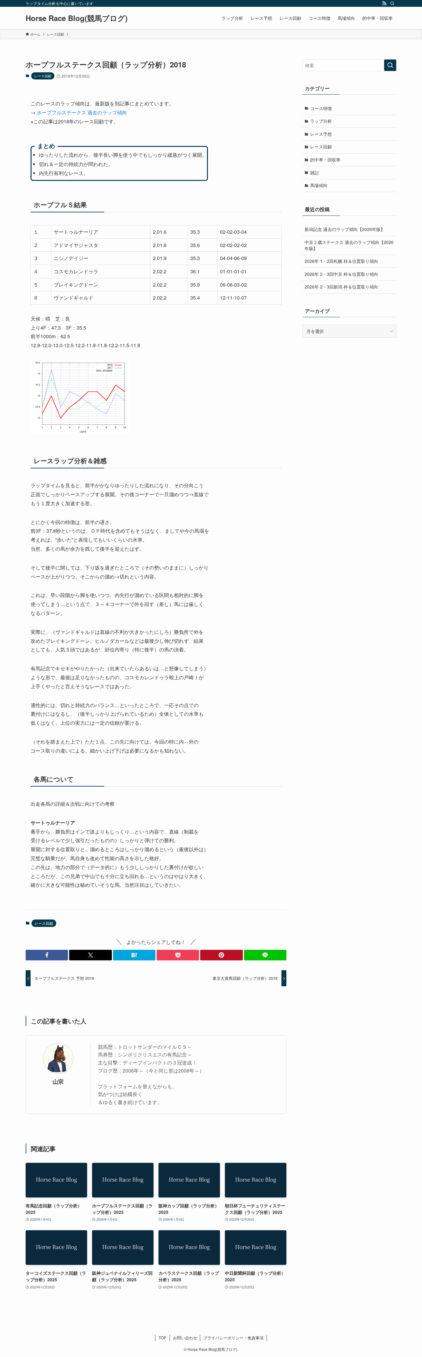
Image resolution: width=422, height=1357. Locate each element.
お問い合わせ (185, 1338)
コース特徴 (321, 108)
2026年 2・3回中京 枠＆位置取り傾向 (341, 274)
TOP (162, 1338)
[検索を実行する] (390, 65)
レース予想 (321, 134)
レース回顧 (42, 75)
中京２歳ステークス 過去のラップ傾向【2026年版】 (349, 245)
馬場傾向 (318, 185)
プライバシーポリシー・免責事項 (233, 1338)
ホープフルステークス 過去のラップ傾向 (82, 112)
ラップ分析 (321, 121)
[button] (47, 955)
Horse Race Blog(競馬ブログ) (77, 18)
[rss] (384, 3)
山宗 (58, 1081)
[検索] (392, 3)
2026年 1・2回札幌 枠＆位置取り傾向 (341, 261)
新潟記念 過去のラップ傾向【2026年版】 (345, 229)
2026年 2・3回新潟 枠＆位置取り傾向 (341, 287)
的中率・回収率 (325, 159)
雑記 (314, 172)
